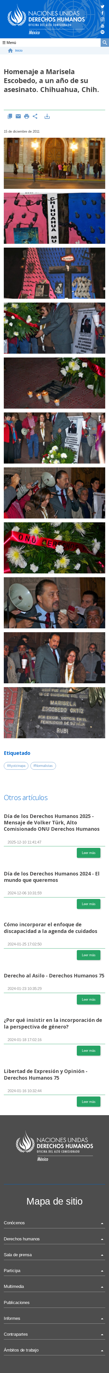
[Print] (27, 116)
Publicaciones (17, 1302)
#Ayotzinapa (16, 766)
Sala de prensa (18, 1254)
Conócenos (14, 1222)
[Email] (18, 116)
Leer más (89, 853)
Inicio (19, 50)
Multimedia (14, 1286)
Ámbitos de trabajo (21, 1350)
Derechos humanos (22, 1239)
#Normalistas (43, 766)
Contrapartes (16, 1334)
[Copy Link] (10, 116)
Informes (12, 1318)
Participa (12, 1270)
